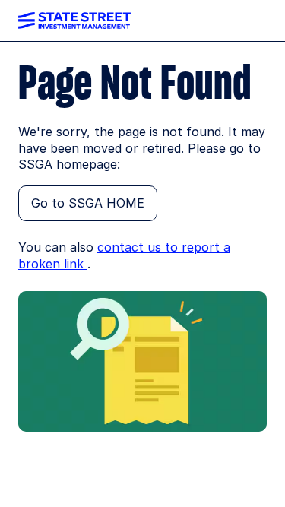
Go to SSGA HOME (87, 203)
